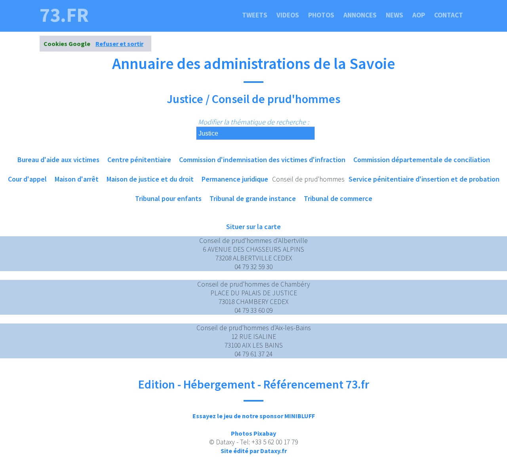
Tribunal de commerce (338, 198)
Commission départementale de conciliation (421, 159)
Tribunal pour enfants (168, 198)
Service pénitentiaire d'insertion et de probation (424, 179)
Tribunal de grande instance (253, 198)
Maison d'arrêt (77, 179)
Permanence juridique (235, 179)
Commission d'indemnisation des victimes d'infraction (262, 159)
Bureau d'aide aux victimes (58, 159)
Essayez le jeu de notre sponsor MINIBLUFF (254, 416)
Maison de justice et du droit (150, 179)
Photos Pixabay (253, 433)
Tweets (254, 15)
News (394, 15)
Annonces (360, 15)
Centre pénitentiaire (139, 159)
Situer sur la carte (253, 226)
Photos (321, 15)
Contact (448, 15)
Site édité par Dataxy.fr (254, 451)
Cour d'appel (27, 179)
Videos (287, 15)
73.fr (64, 15)
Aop (418, 15)
